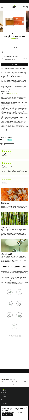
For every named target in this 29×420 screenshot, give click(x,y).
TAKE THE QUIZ (7, 414)
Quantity (14, 44)
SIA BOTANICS (4, 403)
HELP (2, 399)
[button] (12, 38)
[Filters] (1, 144)
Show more (14, 183)
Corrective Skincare (13, 93)
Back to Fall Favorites (15, 371)
